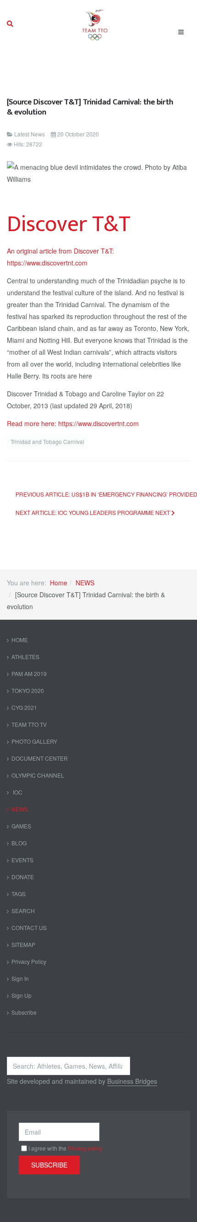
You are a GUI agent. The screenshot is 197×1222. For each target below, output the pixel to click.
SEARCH (23, 910)
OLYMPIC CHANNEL (37, 775)
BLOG (19, 843)
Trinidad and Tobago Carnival (47, 441)
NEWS (85, 582)
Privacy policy (85, 1148)
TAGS (18, 894)
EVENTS (22, 860)
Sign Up (21, 995)
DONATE (22, 877)
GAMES (21, 826)
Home (58, 582)
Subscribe (24, 1012)
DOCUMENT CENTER (39, 758)
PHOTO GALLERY (34, 741)
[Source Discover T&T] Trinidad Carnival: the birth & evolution (90, 107)
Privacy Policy (28, 961)
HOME (19, 639)
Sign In (20, 978)
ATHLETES (25, 656)
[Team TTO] (95, 24)
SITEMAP (23, 944)
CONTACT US (29, 927)
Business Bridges (132, 1081)
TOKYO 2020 (27, 690)
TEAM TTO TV (29, 724)
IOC (16, 792)
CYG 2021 (24, 707)
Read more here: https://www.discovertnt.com (73, 423)
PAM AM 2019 (29, 673)
